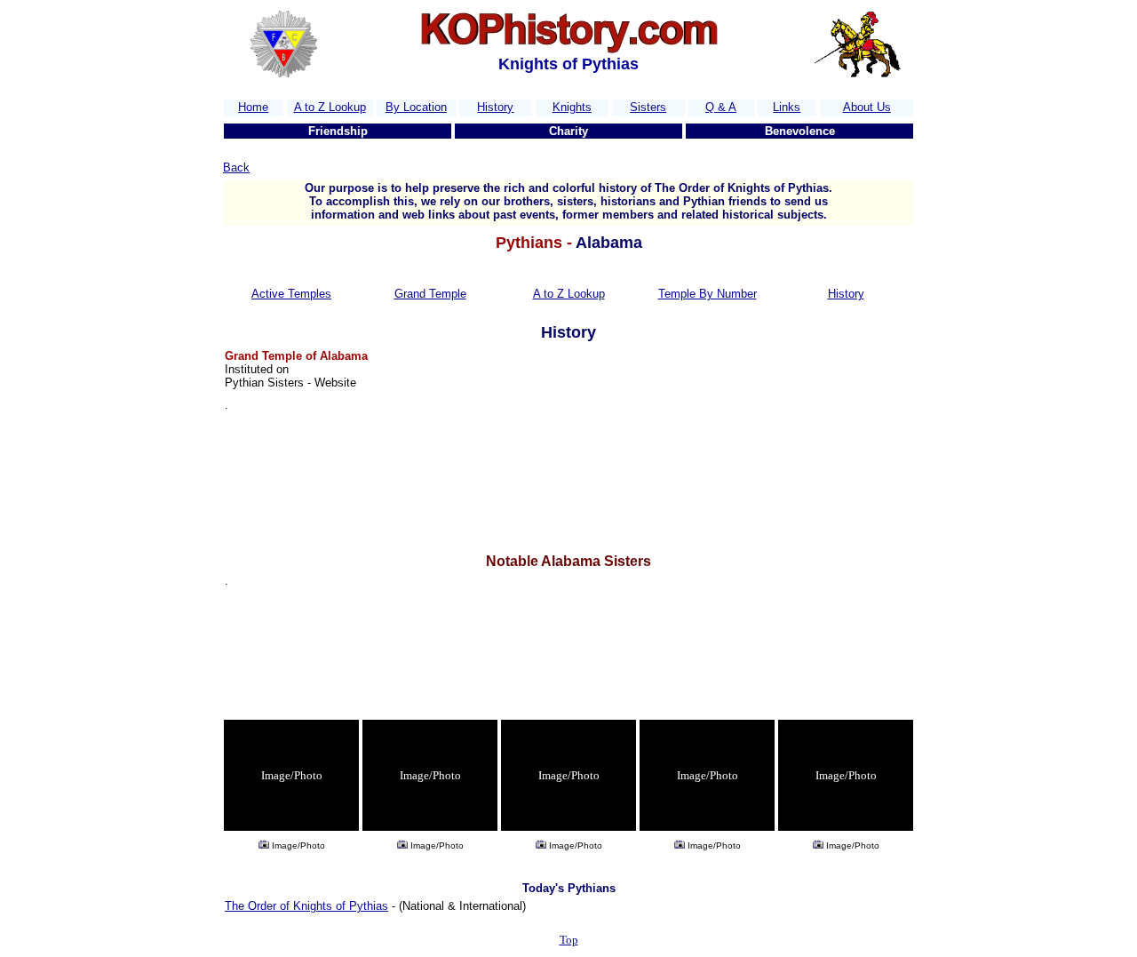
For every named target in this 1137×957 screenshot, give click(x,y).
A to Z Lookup (330, 107)
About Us (867, 107)
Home (253, 107)
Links (786, 107)
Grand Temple (430, 293)
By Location (416, 107)
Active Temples (291, 293)
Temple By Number (707, 293)
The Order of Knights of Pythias (306, 906)
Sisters (648, 107)
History (495, 107)
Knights (572, 107)
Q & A (720, 107)
